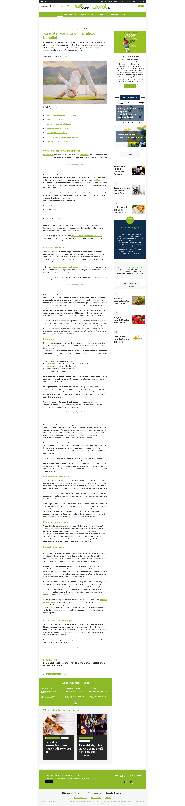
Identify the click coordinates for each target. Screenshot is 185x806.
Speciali (102, 15)
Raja (59, 267)
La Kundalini (48, 155)
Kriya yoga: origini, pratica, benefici (51, 692)
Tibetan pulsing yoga (72, 691)
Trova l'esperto (87, 15)
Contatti (79, 793)
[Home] (92, 7)
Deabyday (103, 1)
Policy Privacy (96, 797)
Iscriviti (63, 6)
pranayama (50, 364)
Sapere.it (142, 1)
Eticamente (122, 1)
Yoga (64, 674)
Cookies (108, 797)
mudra (48, 366)
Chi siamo (66, 793)
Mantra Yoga (73, 267)
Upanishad (84, 155)
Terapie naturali (53, 674)
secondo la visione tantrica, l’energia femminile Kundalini (68, 193)
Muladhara (97, 180)
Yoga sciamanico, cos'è (97, 691)
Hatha (54, 267)
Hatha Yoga (93, 688)
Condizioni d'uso (80, 797)
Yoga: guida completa (73, 688)
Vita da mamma (112, 1)
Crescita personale (133, 1)
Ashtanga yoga (46, 688)
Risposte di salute (118, 15)
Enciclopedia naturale (66, 15)
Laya (64, 267)
